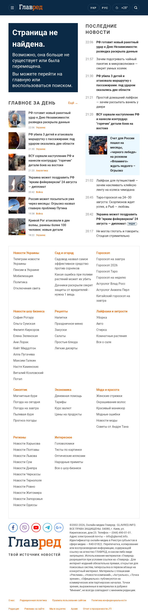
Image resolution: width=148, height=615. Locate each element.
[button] (12, 7)
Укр (93, 7)
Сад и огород (64, 253)
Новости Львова (25, 456)
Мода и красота (107, 390)
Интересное (63, 437)
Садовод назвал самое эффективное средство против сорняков (71, 263)
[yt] (36, 527)
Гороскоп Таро (107, 271)
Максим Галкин (24, 360)
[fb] (13, 527)
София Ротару (23, 317)
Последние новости (101, 29)
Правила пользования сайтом (69, 600)
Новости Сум (22, 462)
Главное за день (32, 103)
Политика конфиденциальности (109, 600)
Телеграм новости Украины (26, 261)
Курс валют (63, 408)
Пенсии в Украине (26, 270)
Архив (74, 609)
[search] (136, 8)
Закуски (61, 330)
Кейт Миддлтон (24, 348)
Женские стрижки (109, 396)
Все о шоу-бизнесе (68, 468)
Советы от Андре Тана (112, 426)
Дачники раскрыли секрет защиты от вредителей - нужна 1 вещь (74, 289)
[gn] (58, 527)
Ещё (71, 103)
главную (21, 79)
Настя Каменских (26, 367)
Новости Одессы (25, 505)
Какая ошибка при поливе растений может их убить (73, 277)
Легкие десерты (66, 348)
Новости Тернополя (27, 480)
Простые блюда (66, 342)
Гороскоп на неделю (111, 277)
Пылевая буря (23, 414)
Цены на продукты (68, 414)
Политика (20, 282)
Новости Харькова (26, 443)
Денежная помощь (68, 396)
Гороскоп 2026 (107, 265)
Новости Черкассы (26, 474)
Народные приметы (69, 462)
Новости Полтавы (26, 449)
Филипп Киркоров (26, 330)
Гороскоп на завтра (110, 259)
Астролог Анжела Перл (112, 290)
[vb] (24, 527)
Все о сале (103, 342)
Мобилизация (23, 276)
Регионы (19, 437)
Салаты (60, 336)
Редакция (13, 609)
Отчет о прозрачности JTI (97, 609)
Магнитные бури (25, 396)
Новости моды (106, 420)
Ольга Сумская (24, 323)
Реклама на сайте (34, 609)
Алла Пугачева (24, 354)
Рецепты (61, 311)
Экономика (63, 390)
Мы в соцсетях (58, 609)
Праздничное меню (69, 323)
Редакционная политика (33, 600)
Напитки (61, 317)
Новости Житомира (27, 493)
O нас (11, 600)
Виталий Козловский (28, 373)
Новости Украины (26, 253)
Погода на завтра (26, 408)
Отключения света (26, 288)
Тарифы (60, 402)
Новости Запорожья (28, 499)
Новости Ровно (24, 486)
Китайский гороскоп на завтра (113, 298)
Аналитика (42, 170)
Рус (105, 7)
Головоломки (64, 443)
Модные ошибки (108, 414)
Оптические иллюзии (70, 456)
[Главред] (30, 8)
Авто (99, 323)
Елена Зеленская (25, 336)
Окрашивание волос (111, 402)
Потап (17, 379)
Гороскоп (103, 253)
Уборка (101, 317)
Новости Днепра (25, 468)
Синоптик (20, 390)
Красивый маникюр (110, 408)
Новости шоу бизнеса (29, 311)
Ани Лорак (21, 342)
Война (39, 192)
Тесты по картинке (68, 449)
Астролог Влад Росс (110, 284)
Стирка (101, 330)
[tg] (47, 527)
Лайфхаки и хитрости (111, 311)
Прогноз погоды (25, 420)
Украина (40, 127)
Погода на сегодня (26, 402)
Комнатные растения (111, 336)
